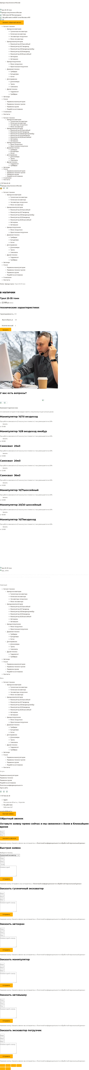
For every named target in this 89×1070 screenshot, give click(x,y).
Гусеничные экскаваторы (18, 31)
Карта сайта (4, 788)
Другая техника (12, 89)
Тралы (12, 84)
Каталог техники (9, 26)
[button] (12, 22)
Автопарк (6, 97)
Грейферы (13, 94)
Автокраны (14, 56)
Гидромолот (14, 92)
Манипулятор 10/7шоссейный (20, 44)
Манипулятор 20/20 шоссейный (20, 54)
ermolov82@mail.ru (6, 811)
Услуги (5, 99)
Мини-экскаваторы (16, 39)
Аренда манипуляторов (15, 41)
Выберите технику (6, 853)
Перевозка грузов (13, 107)
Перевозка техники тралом (16, 104)
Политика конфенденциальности (11, 785)
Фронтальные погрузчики (19, 67)
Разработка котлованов (15, 109)
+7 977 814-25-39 (5, 183)
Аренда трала (9, 284)
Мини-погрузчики (16, 64)
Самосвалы (14, 87)
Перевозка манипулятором (16, 102)
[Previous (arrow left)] (2, 1068)
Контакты (6, 114)
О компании (7, 112)
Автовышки (14, 59)
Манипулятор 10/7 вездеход (19, 46)
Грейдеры (13, 71)
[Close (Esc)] (2, 1065)
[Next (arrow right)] (8, 1068)
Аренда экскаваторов (14, 29)
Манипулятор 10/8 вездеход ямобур (22, 49)
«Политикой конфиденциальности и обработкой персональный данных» (60, 843)
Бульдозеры (14, 74)
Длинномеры (14, 82)
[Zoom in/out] (19, 1065)
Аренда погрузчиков (14, 62)
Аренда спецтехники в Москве (10, 3)
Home (2, 284)
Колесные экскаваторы (18, 34)
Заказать (5, 424)
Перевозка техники (6, 778)
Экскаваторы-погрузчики (19, 36)
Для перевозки (12, 79)
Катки (12, 76)
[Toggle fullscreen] (13, 1065)
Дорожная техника (13, 69)
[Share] (8, 1065)
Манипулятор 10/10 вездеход (20, 51)
